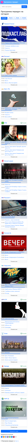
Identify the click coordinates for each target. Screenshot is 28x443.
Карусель (7, 265)
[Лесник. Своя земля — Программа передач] (14, 133)
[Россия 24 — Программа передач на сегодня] (3, 233)
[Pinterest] (14, 437)
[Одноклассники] (4, 437)
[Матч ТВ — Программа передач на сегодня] (3, 89)
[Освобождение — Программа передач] (14, 376)
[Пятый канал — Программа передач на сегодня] (3, 161)
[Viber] (8, 437)
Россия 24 (7, 233)
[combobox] (11, 6)
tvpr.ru (17, 441)
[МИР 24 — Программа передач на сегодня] (3, 399)
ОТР (5, 299)
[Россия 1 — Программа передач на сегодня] (3, 56)
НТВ (5, 123)
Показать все (14, 52)
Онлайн (24, 123)
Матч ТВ (7, 89)
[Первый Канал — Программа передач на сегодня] (3, 24)
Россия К (7, 197)
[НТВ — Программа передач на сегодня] (3, 123)
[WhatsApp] (10, 437)
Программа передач (11, 2)
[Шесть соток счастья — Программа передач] (14, 66)
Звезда (6, 366)
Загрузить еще (14, 431)
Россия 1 (7, 56)
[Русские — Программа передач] (14, 343)
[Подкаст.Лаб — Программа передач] (14, 33)
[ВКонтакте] (2, 437)
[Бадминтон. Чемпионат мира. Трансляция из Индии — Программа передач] (14, 99)
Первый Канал (9, 24)
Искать (24, 6)
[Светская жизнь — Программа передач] (14, 309)
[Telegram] (6, 437)
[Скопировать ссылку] (16, 437)
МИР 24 (6, 398)
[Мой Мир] (12, 437)
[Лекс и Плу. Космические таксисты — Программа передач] (14, 275)
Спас (6, 333)
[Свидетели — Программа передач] (14, 171)
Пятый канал (8, 161)
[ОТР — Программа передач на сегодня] (3, 299)
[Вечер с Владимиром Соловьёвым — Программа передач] (14, 243)
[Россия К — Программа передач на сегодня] (3, 198)
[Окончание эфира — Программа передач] (14, 207)
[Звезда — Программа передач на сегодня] (3, 366)
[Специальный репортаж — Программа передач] (14, 408)
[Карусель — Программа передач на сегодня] (3, 265)
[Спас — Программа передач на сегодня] (3, 333)
